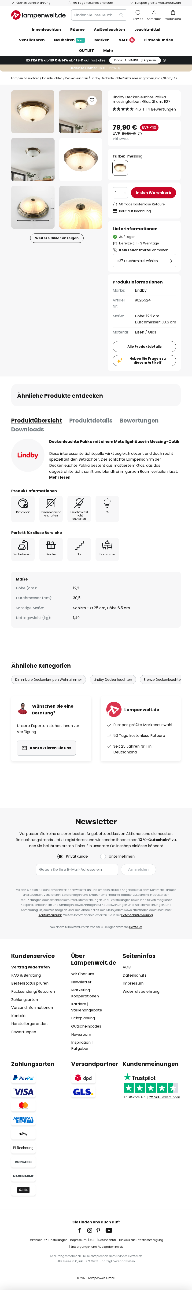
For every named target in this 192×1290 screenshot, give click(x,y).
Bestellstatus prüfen (29, 983)
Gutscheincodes (86, 1026)
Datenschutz (134, 975)
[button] (33, 159)
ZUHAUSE (135, 60)
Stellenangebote (86, 1010)
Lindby (141, 290)
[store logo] (38, 15)
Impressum (133, 983)
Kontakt (18, 1015)
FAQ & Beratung (26, 975)
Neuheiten (69, 40)
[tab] (36, 420)
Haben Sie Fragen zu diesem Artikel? (147, 360)
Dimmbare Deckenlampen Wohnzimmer (48, 679)
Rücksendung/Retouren (33, 991)
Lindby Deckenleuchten (113, 679)
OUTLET (86, 50)
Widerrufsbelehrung (141, 991)
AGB (127, 967)
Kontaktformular (50, 915)
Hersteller (135, 927)
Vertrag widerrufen (30, 967)
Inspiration (81, 1042)
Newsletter (81, 982)
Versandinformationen (32, 1007)
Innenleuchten (52, 78)
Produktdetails (90, 420)
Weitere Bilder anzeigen (57, 238)
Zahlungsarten (24, 999)
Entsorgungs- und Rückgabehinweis (97, 1247)
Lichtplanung (83, 1018)
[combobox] (99, 15)
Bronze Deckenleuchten (163, 679)
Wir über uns (82, 974)
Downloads (27, 429)
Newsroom (81, 1034)
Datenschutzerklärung (137, 915)
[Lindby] (27, 455)
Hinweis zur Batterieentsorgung (141, 1240)
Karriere (78, 1004)
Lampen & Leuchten (25, 78)
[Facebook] (82, 1230)
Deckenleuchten (76, 78)
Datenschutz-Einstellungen (48, 1240)
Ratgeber (80, 1048)
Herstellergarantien (29, 1023)
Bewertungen (139, 420)
